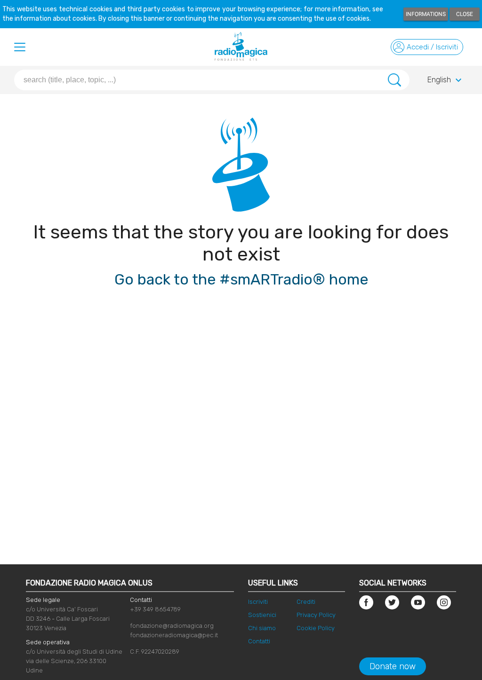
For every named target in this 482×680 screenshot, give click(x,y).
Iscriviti (258, 601)
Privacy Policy (316, 614)
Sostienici (262, 614)
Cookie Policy (316, 628)
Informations (426, 14)
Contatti (259, 641)
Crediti (306, 601)
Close (464, 14)
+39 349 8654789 (155, 609)
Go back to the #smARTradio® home (241, 279)
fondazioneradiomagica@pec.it (174, 635)
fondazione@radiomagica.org (172, 625)
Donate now (393, 666)
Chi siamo (262, 628)
